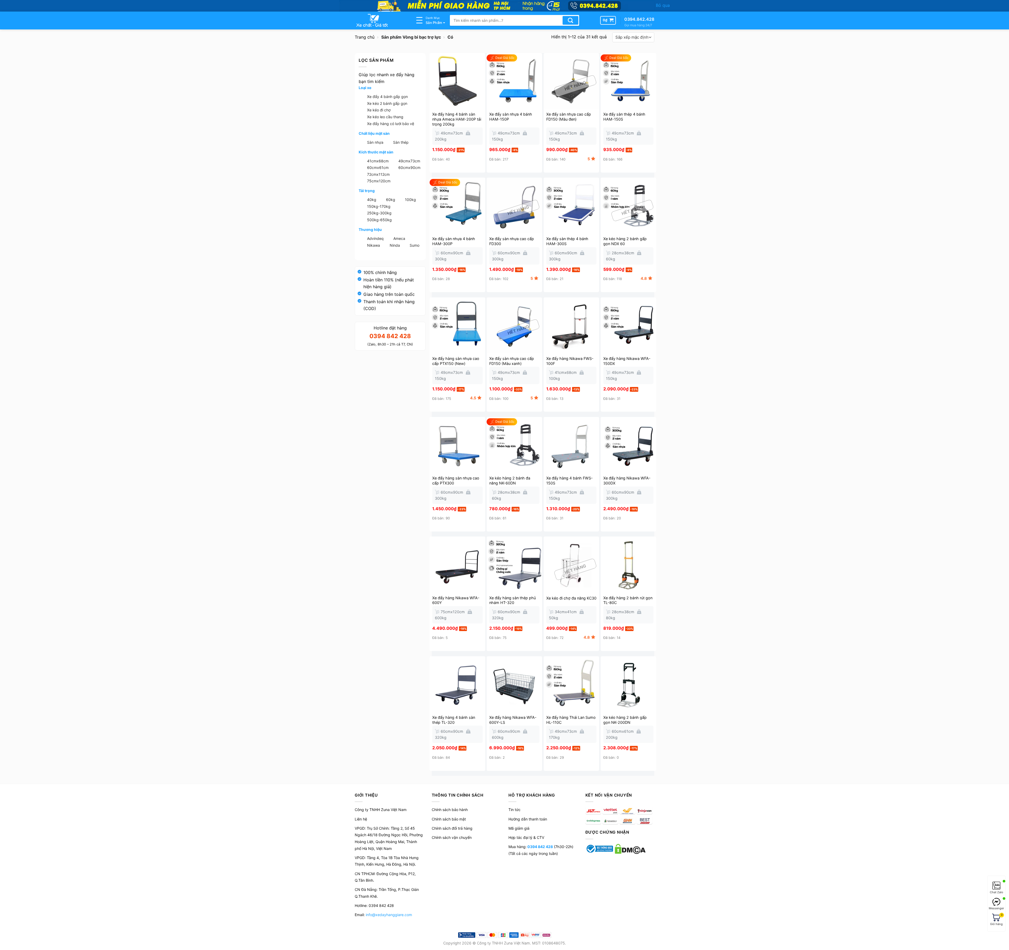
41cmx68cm (378, 161)
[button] (608, 20)
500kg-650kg (379, 220)
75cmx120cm (378, 181)
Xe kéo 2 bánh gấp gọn (387, 103)
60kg (390, 199)
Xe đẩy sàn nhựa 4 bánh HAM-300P (453, 241)
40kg (371, 199)
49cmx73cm (409, 161)
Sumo (414, 245)
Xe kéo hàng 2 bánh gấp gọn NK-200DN (625, 720)
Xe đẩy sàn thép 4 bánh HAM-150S (624, 116)
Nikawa (373, 245)
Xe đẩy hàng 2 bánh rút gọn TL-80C (627, 600)
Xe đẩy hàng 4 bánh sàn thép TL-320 (453, 720)
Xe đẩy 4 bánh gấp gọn (387, 96)
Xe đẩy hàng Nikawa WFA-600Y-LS (513, 720)
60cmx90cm (409, 167)
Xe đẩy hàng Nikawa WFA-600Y (456, 600)
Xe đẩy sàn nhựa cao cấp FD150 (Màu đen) (568, 116)
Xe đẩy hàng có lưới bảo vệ (390, 123)
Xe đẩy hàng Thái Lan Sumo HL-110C (571, 720)
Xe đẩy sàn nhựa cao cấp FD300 (511, 241)
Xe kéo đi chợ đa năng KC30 (571, 598)
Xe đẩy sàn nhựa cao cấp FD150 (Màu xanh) (511, 361)
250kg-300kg (379, 213)
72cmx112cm (378, 174)
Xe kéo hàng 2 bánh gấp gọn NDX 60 (625, 241)
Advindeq (375, 238)
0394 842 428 (540, 846)
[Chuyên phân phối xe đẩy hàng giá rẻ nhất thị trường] (381, 20)
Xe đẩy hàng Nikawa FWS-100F (570, 361)
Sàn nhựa (375, 142)
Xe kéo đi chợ (378, 110)
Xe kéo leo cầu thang (385, 117)
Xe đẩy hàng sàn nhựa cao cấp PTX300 (455, 480)
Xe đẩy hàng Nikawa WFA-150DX (627, 361)
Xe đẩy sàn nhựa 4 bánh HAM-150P (510, 116)
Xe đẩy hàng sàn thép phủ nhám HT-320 (512, 600)
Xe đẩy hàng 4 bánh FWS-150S (569, 480)
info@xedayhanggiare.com (389, 914)
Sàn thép (401, 142)
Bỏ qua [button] (663, 5)
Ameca (399, 238)
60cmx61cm (378, 167)
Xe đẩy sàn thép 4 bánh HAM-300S (567, 241)
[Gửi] (570, 20)
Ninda (395, 245)
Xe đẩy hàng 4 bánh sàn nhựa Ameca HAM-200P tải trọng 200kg (456, 119)
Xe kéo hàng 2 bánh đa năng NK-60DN (509, 480)
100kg (410, 199)
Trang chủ (364, 37)
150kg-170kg (378, 206)
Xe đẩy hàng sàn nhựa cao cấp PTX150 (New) (455, 361)
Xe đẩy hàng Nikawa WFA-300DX (627, 480)
